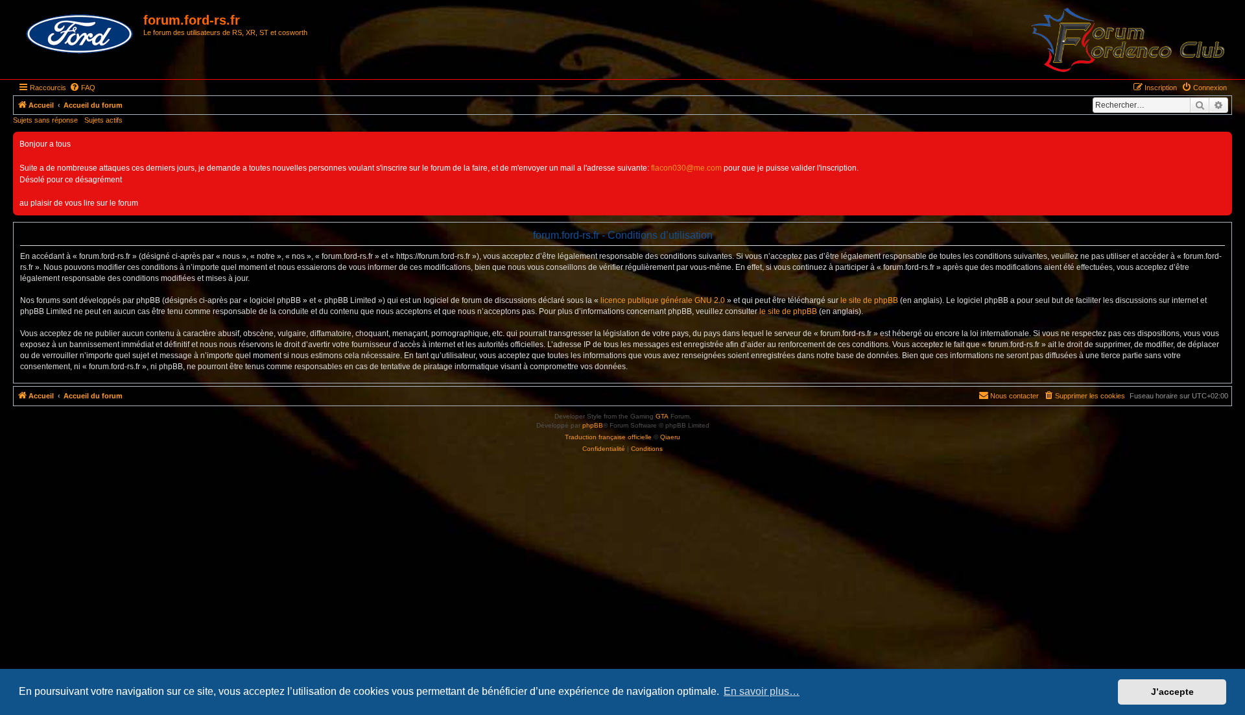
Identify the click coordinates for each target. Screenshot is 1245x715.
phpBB (592, 425)
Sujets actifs (103, 120)
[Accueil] (79, 34)
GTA (662, 416)
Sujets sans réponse (45, 120)
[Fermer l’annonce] (1222, 142)
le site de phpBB (869, 300)
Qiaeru (670, 437)
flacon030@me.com (686, 168)
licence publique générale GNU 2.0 (662, 300)
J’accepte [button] (1172, 691)
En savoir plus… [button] (762, 691)
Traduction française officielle (608, 437)
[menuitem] (82, 87)
